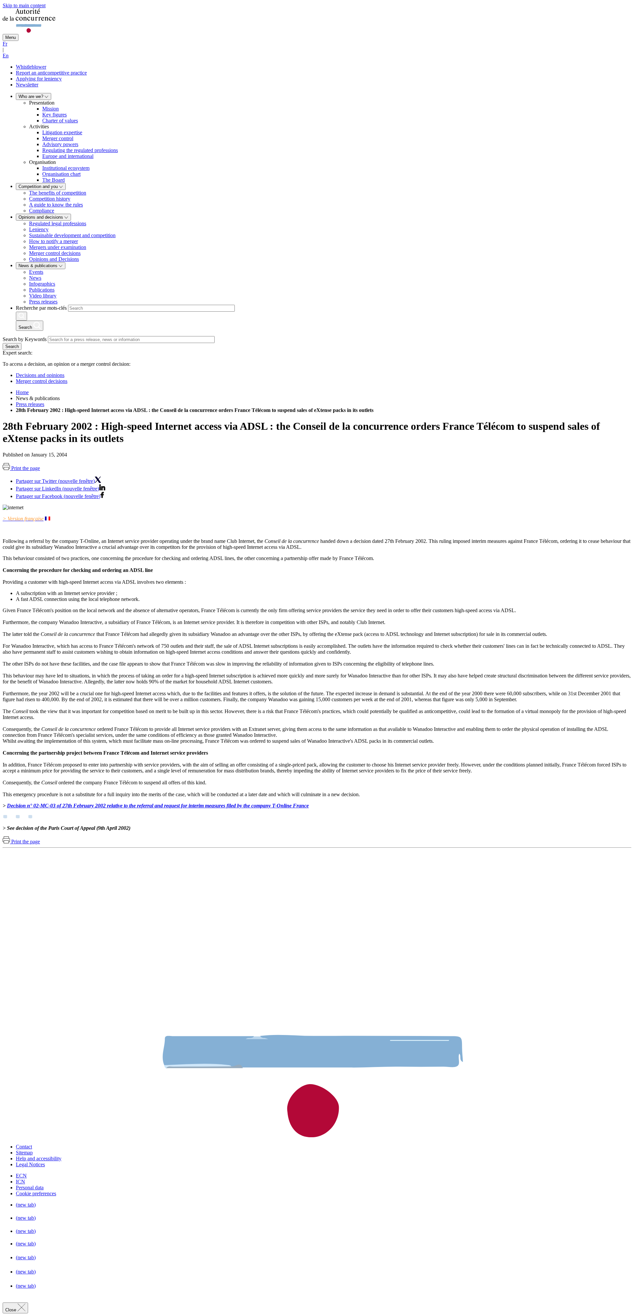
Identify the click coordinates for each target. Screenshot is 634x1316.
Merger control (57, 138)
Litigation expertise (62, 132)
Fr (5, 44)
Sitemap (24, 1152)
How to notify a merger (53, 241)
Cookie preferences (36, 1193)
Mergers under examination (57, 247)
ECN (21, 1175)
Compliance (41, 210)
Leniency (39, 229)
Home (22, 392)
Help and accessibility (38, 1158)
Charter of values (60, 120)
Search (12, 346)
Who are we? (31, 96)
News (35, 278)
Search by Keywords (25, 339)
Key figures (54, 114)
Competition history (49, 199)
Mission (50, 108)
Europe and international (67, 156)
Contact (24, 1146)
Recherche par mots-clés (41, 308)
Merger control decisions (55, 253)
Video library (42, 295)
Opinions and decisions (41, 217)
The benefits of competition (57, 193)
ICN (20, 1181)
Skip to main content (24, 5)
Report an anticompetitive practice (51, 73)
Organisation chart (61, 174)
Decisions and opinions (40, 375)
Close (11, 1309)
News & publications (38, 265)
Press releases (43, 301)
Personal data (30, 1187)
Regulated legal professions (57, 223)
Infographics (42, 284)
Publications (41, 290)
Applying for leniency (39, 78)
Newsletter (27, 84)
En (6, 55)
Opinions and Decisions (54, 259)
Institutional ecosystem (65, 168)
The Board (53, 180)
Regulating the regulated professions (80, 150)
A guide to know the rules (56, 204)
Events (36, 272)
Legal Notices (30, 1164)
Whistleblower (31, 67)
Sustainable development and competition (72, 235)
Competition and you (38, 186)
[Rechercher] (21, 316)
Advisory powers (60, 144)
